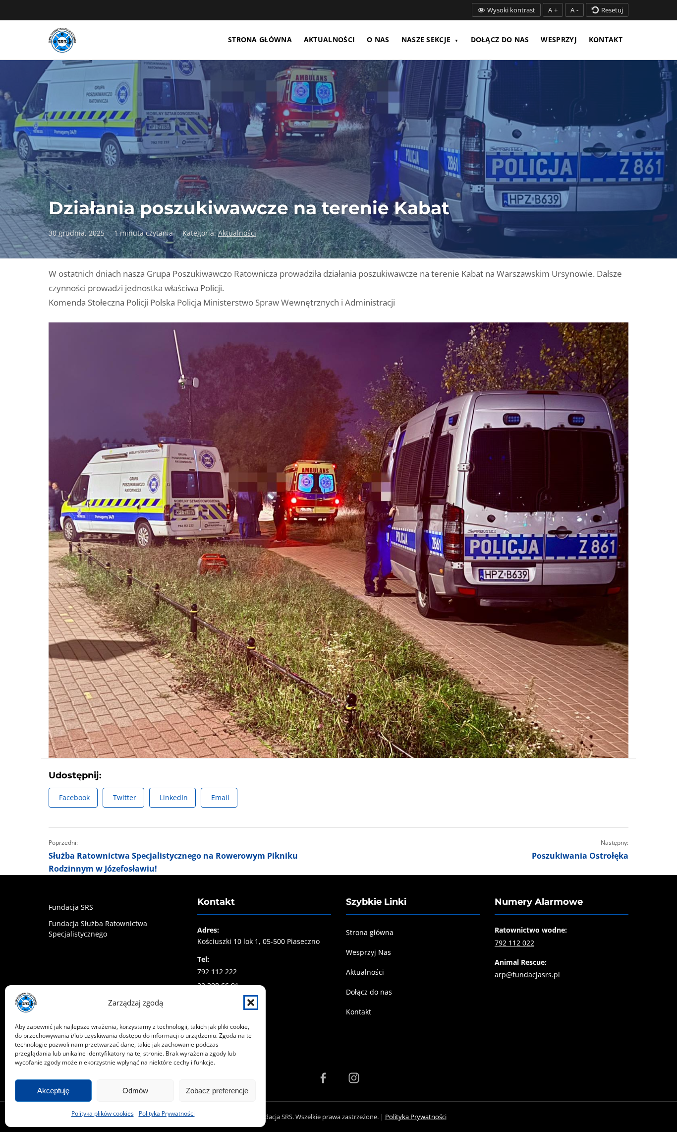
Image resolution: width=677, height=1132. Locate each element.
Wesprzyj (558, 39)
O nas (378, 39)
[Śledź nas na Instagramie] (354, 1078)
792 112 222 (217, 971)
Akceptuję (53, 1090)
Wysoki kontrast (511, 9)
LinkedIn (174, 797)
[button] (251, 1002)
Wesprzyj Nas (368, 952)
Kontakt (605, 39)
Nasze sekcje (426, 39)
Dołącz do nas (500, 39)
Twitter (124, 797)
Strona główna (260, 39)
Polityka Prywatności (167, 1113)
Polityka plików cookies (102, 1113)
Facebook (74, 797)
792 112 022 (514, 942)
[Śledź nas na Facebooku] (323, 1078)
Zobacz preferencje (217, 1090)
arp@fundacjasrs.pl (527, 974)
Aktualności (329, 39)
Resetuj (612, 9)
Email (220, 797)
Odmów (135, 1090)
